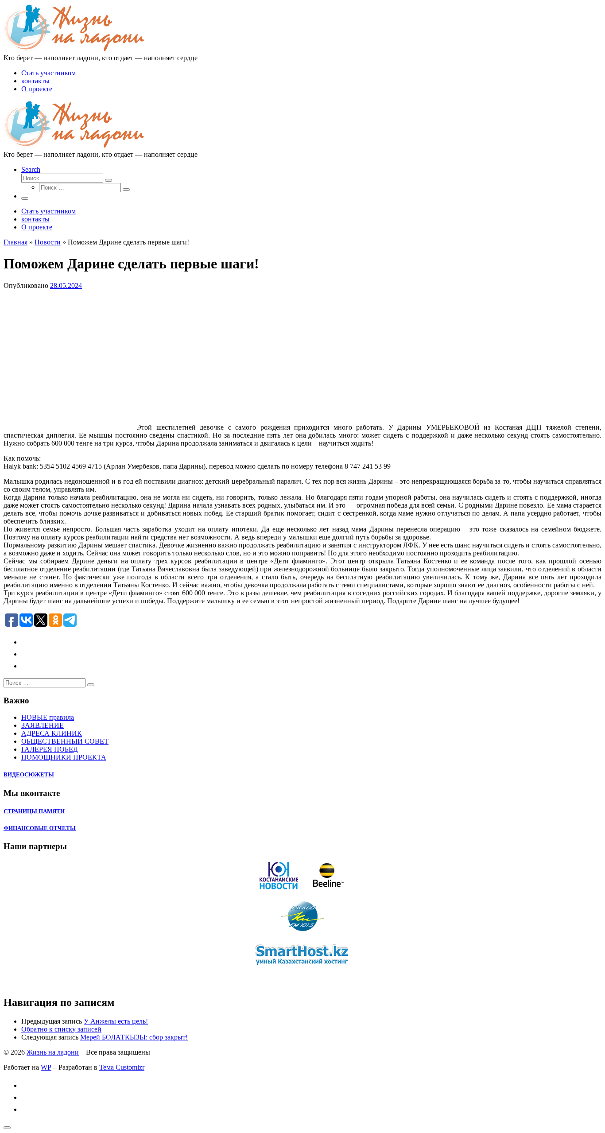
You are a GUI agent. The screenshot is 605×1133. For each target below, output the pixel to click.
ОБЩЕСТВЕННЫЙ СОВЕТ (65, 741)
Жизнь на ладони (53, 1052)
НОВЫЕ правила (47, 717)
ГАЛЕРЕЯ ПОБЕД (49, 749)
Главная (15, 242)
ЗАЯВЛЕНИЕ (42, 725)
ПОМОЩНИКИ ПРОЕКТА (63, 757)
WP (46, 1067)
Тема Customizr (121, 1067)
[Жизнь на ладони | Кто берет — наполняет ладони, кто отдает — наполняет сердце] (74, 50)
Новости (48, 242)
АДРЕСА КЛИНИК (51, 733)
